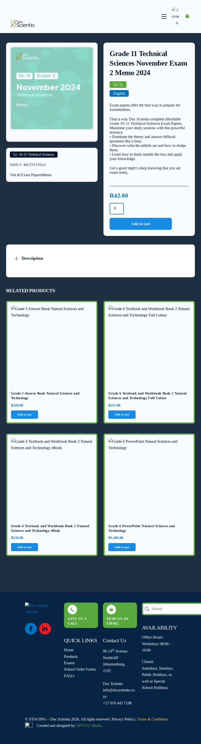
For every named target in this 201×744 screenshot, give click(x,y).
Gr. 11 (118, 84)
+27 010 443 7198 (117, 703)
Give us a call (77, 621)
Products (70, 656)
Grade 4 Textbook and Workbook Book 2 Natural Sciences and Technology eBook (50, 528)
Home (69, 650)
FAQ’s (69, 676)
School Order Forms (80, 669)
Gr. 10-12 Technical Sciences (33, 154)
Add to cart (140, 224)
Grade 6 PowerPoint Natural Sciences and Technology (141, 528)
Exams (69, 663)
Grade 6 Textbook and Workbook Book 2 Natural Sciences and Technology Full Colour (147, 396)
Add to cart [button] (24, 414)
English (119, 93)
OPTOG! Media (88, 725)
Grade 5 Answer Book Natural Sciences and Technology (45, 396)
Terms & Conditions (152, 719)
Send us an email (118, 621)
